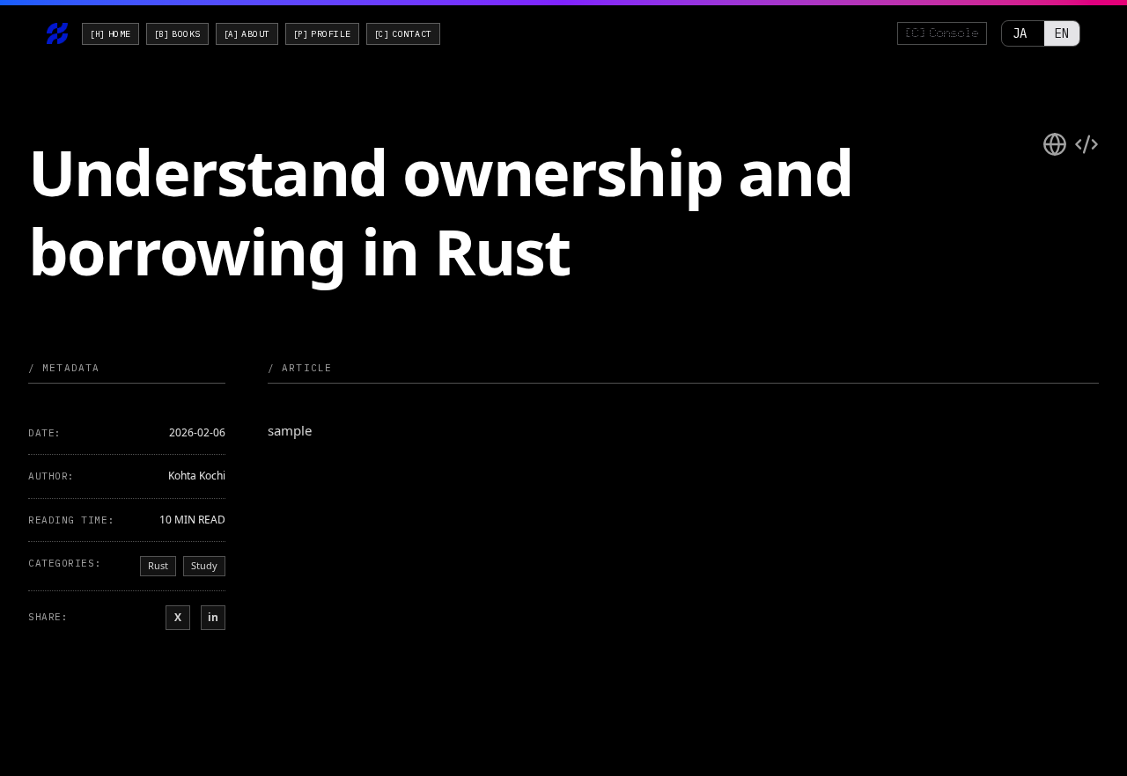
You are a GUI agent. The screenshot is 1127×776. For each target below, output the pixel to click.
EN (1062, 33)
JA (1020, 33)
